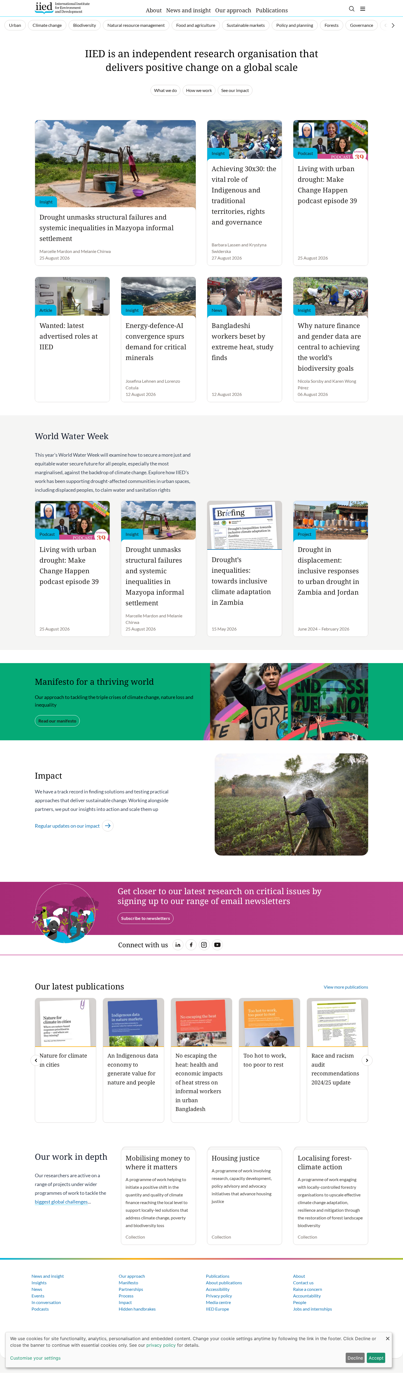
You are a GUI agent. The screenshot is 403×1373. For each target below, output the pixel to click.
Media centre (218, 1302)
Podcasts (40, 1308)
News (37, 1289)
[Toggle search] (351, 8)
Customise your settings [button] (35, 1358)
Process (126, 1295)
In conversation (46, 1302)
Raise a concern (307, 1289)
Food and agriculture (195, 25)
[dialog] (198, 1350)
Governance (361, 25)
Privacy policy (219, 1295)
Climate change (47, 25)
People (299, 1302)
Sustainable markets (246, 25)
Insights (39, 1282)
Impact (125, 1302)
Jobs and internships (312, 1308)
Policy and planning (294, 25)
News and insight (188, 10)
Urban (15, 25)
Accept (376, 1358)
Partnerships (131, 1289)
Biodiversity (84, 25)
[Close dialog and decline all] (388, 1335)
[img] (367, 1060)
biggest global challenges (61, 1202)
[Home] (62, 8)
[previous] (35, 1060)
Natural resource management (136, 25)
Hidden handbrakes (137, 1308)
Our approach (233, 10)
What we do (165, 90)
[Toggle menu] (362, 8)
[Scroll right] (393, 25)
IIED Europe (217, 1308)
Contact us (303, 1282)
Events (38, 1295)
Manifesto (128, 1282)
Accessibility (217, 1289)
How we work (199, 90)
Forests (332, 25)
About (154, 10)
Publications (272, 10)
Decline (355, 1358)
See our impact (235, 90)
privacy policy (161, 1345)
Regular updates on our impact (67, 826)
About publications (224, 1282)
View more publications (346, 986)
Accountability (307, 1295)
